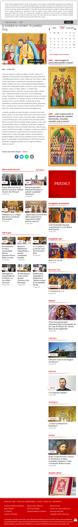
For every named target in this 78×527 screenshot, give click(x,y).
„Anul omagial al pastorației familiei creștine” (61, 61)
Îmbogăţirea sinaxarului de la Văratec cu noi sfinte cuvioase (8, 278)
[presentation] (49, 28)
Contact (39, 501)
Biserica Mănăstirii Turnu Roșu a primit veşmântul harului (23, 252)
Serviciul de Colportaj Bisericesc (60, 509)
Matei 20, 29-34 (55, 260)
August (62, 28)
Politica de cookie (10, 501)
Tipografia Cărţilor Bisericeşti (59, 514)
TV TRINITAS (8, 511)
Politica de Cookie (11, 22)
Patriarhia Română (33, 509)
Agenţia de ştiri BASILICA (35, 506)
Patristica (52, 338)
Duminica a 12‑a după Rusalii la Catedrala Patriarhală (11, 217)
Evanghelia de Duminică (59, 203)
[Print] (32, 157)
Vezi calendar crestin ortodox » (60, 54)
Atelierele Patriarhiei (56, 511)
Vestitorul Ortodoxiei (10, 514)
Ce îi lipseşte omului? (58, 393)
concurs (25, 152)
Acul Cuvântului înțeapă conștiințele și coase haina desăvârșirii (60, 227)
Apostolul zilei (54, 269)
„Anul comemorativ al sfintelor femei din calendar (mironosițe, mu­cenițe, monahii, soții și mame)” (61, 117)
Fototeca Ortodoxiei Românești (14, 506)
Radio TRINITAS (9, 509)
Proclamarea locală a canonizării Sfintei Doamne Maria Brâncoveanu (8, 252)
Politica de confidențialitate (26, 501)
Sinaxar (52, 300)
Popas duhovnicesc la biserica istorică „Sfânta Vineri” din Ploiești (12, 189)
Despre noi (47, 501)
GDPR (21, 22)
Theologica (53, 402)
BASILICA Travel (55, 506)
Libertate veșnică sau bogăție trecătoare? (61, 361)
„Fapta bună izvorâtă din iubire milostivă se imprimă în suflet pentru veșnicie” (36, 218)
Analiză (52, 435)
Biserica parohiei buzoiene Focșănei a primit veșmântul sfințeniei (33, 190)
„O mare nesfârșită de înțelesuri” (58, 425)
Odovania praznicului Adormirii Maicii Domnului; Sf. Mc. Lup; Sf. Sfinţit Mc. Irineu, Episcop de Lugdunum (62, 325)
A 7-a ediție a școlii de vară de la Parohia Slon (38, 250)
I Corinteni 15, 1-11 (56, 291)
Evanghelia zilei (55, 239)
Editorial (52, 371)
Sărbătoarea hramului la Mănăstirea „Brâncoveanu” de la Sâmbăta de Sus (39, 279)
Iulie (54, 28)
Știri (4, 62)
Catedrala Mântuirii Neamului (36, 511)
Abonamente (57, 501)
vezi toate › (40, 170)
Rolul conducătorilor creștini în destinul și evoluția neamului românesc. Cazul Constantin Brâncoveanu (61, 460)
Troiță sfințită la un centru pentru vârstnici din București (24, 278)
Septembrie (70, 28)
